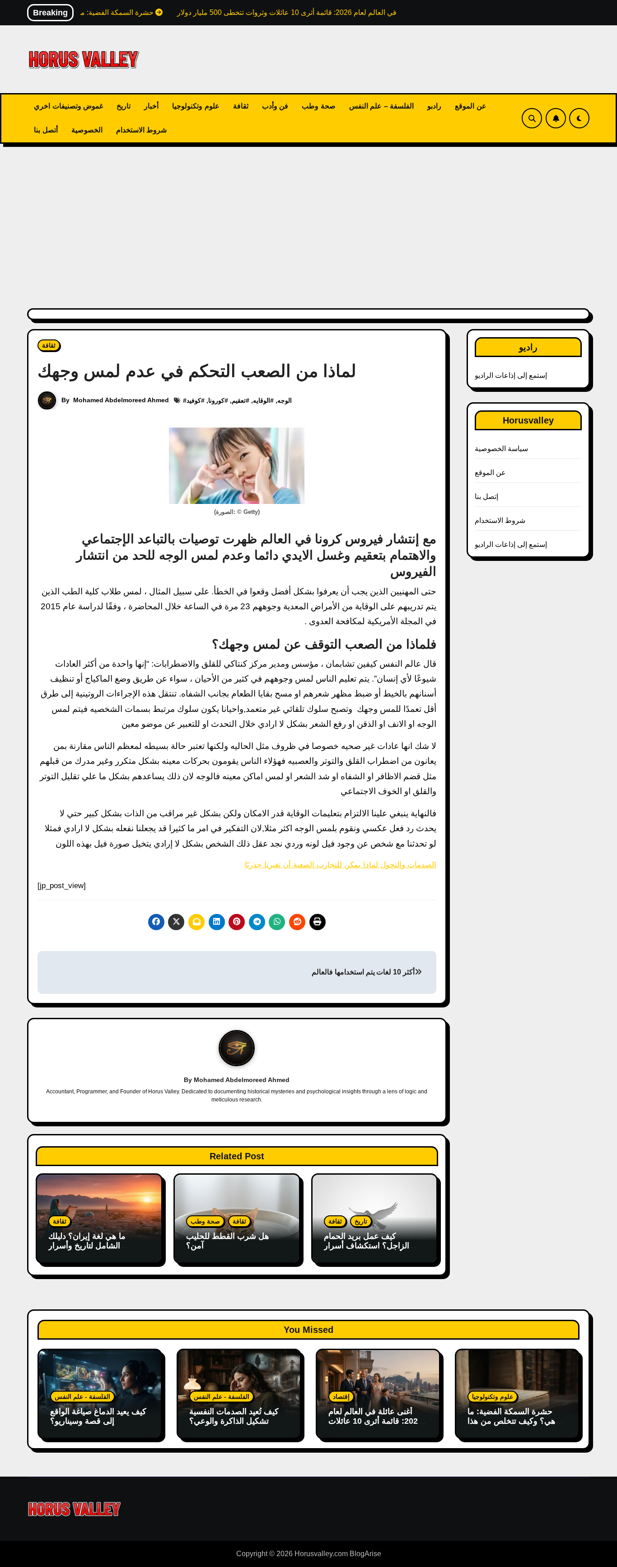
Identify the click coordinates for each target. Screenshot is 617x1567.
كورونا (216, 400)
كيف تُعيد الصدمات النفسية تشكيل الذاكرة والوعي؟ (234, 1416)
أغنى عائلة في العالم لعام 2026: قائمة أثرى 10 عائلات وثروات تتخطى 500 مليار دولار (375, 1426)
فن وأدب (275, 106)
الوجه (284, 400)
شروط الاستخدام (141, 130)
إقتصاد (341, 1396)
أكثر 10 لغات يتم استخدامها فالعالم (363, 972)
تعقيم (239, 400)
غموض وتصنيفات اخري (68, 106)
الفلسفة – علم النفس (381, 106)
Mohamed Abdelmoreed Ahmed (121, 400)
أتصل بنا (46, 130)
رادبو (434, 106)
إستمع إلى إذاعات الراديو (511, 375)
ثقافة (240, 106)
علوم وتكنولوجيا (196, 106)
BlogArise (365, 1554)
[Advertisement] (308, 220)
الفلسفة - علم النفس (82, 1396)
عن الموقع (470, 106)
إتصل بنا (486, 496)
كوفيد (194, 400)
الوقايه (261, 400)
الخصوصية (87, 130)
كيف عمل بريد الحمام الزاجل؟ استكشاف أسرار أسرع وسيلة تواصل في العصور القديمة (366, 1251)
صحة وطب (319, 106)
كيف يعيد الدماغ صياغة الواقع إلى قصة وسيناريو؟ (98, 1416)
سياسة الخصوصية (501, 448)
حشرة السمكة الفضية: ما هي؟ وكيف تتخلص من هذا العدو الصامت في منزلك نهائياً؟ (511, 1426)
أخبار (151, 106)
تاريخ (124, 106)
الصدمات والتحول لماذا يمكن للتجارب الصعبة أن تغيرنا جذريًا (340, 865)
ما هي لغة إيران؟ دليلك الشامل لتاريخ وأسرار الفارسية (87, 1246)
